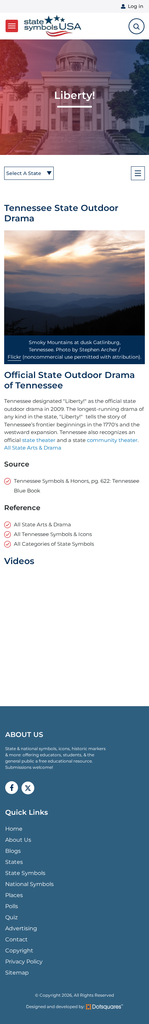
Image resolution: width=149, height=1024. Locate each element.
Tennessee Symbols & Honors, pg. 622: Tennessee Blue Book (76, 486)
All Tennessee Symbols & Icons (53, 534)
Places (14, 895)
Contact (16, 939)
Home (14, 828)
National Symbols (29, 884)
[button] (74, 283)
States (14, 862)
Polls (11, 906)
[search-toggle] (136, 26)
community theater (112, 440)
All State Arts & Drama (32, 447)
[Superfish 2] (138, 173)
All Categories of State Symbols (54, 544)
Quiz (11, 917)
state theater (38, 440)
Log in (135, 6)
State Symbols (25, 873)
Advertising (21, 928)
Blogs (13, 851)
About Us (18, 840)
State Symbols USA (51, 26)
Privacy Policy (24, 961)
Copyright (19, 950)
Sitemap (17, 972)
